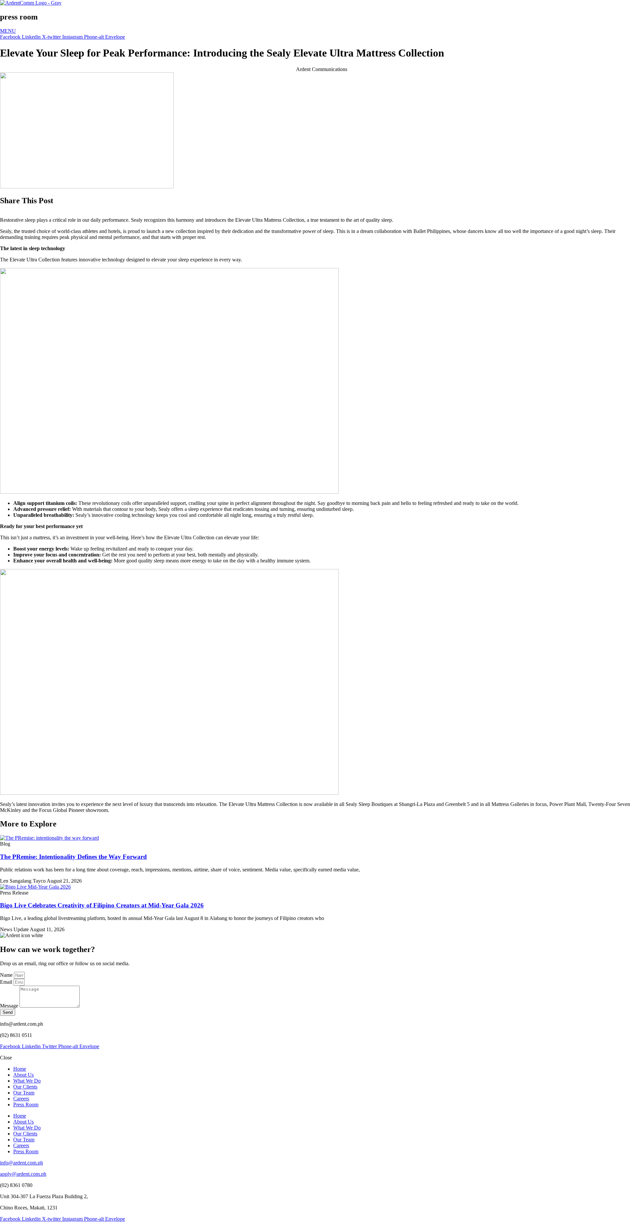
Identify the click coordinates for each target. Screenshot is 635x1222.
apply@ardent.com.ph (23, 1174)
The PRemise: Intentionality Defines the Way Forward (73, 856)
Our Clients (25, 1086)
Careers (21, 1098)
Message (10, 1006)
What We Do (27, 1081)
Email (7, 982)
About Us (23, 1075)
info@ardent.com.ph (21, 1162)
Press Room (25, 1104)
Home (19, 1069)
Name (7, 975)
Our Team (23, 1092)
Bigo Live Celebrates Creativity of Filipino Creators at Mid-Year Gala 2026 (102, 905)
